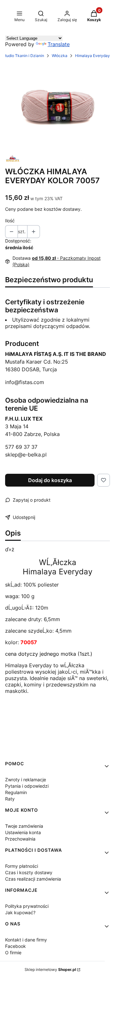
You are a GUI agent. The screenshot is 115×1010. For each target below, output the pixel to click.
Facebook (15, 946)
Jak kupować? (20, 912)
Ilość (10, 220)
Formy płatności (21, 866)
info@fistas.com (24, 382)
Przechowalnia (20, 839)
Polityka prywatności (27, 906)
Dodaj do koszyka (50, 480)
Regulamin (16, 792)
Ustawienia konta (23, 832)
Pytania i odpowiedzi (27, 786)
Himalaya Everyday (92, 55)
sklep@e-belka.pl (26, 454)
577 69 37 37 (21, 447)
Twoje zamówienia (24, 826)
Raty (10, 798)
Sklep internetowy (50, 969)
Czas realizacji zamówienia (33, 879)
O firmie (13, 952)
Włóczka (59, 55)
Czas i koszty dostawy (28, 872)
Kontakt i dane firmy (26, 939)
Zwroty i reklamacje (25, 779)
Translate (59, 44)
